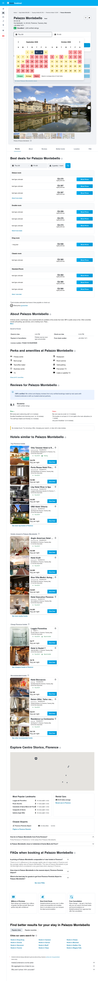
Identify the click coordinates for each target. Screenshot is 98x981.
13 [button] (18, 61)
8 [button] (27, 57)
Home (15, 12)
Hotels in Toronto (16, 948)
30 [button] (32, 71)
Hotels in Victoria (16, 942)
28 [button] (23, 71)
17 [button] (37, 61)
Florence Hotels (50, 12)
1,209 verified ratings (32, 28)
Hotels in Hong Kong (17, 940)
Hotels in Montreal (73, 942)
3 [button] (36, 52)
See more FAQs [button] (40, 883)
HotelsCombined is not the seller (22, 962)
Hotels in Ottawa (72, 940)
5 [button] (45, 52)
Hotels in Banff (43, 945)
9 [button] (32, 57)
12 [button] (46, 57)
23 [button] (32, 66)
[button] (3, 3)
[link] (23, 526)
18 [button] (41, 61)
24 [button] (37, 66)
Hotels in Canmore (45, 940)
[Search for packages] (3, 21)
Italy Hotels (22, 12)
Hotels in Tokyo (44, 948)
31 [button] (80, 71)
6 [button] (18, 57)
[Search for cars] (3, 17)
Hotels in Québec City (74, 945)
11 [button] (41, 57)
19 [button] (46, 61)
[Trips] (3, 30)
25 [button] (41, 66)
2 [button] (32, 52)
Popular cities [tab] (16, 930)
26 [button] (46, 66)
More (11, 324)
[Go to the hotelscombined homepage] (14, 3)
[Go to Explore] (3, 25)
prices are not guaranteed (53, 957)
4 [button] (41, 52)
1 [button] (27, 52)
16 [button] (32, 61)
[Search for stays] (3, 13)
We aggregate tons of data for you (22, 966)
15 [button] (27, 61)
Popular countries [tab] (31, 930)
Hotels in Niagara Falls (74, 948)
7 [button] (22, 57)
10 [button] (37, 57)
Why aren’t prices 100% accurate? (23, 969)
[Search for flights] (3, 9)
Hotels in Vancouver (17, 945)
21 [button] (23, 66)
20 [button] (18, 66)
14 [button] (23, 61)
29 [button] (27, 71)
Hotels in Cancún (44, 942)
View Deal (52, 462)
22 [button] (27, 66)
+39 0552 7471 (19, 25)
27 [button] (18, 71)
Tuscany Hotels (36, 12)
